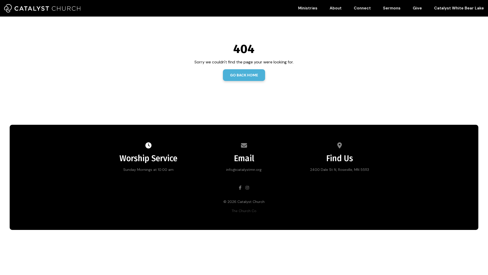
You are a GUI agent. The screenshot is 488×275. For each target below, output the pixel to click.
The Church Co (244, 211)
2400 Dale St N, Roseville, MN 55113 (339, 169)
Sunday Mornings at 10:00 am (148, 169)
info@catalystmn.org (244, 169)
